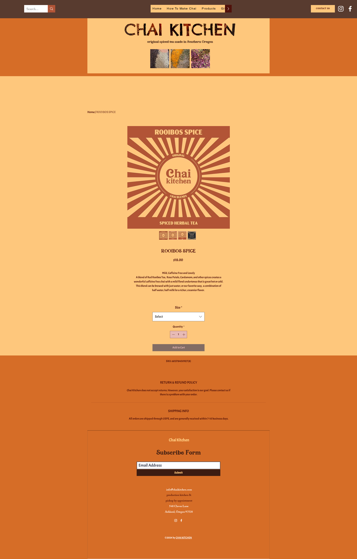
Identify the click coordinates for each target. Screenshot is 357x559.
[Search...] (51, 8)
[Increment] (184, 334)
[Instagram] (341, 8)
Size (178, 307)
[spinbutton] (179, 334)
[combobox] (178, 316)
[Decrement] (173, 334)
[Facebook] (350, 8)
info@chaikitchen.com (179, 490)
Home (91, 112)
